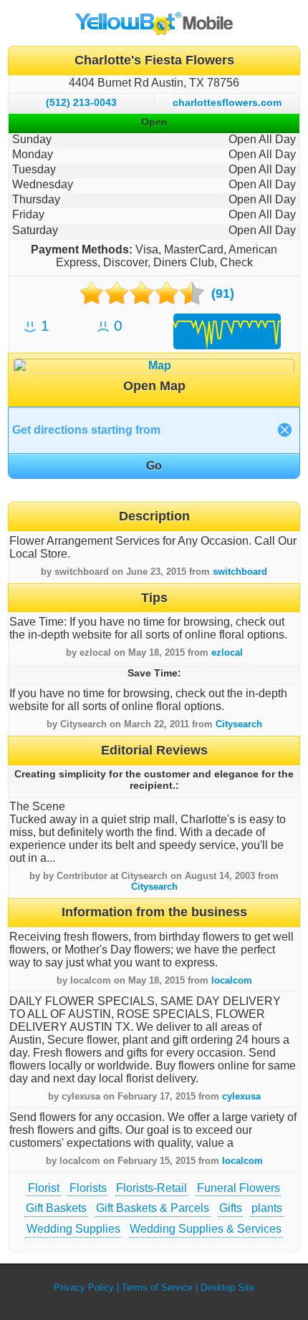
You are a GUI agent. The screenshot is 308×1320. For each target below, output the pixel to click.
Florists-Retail (151, 1188)
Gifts (230, 1208)
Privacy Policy (84, 1287)
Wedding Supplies (73, 1229)
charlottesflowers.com (227, 102)
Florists (88, 1188)
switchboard (240, 571)
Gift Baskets (56, 1208)
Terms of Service (157, 1287)
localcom (231, 980)
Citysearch (239, 724)
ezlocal (227, 652)
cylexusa (241, 1096)
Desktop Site (227, 1287)
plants (266, 1208)
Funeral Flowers (238, 1188)
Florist (43, 1188)
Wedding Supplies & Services (205, 1229)
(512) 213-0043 (81, 102)
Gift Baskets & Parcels (152, 1208)
